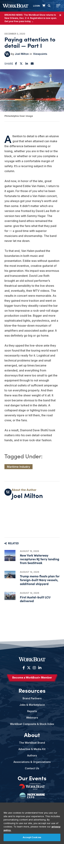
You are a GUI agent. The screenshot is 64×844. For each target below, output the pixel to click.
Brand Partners (32, 698)
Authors (32, 755)
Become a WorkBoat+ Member (32, 677)
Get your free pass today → (18, 21)
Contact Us (32, 768)
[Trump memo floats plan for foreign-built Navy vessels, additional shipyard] (9, 574)
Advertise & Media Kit (32, 749)
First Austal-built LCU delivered (35, 599)
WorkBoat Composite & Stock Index (32, 723)
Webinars (32, 717)
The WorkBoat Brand (32, 742)
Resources (32, 690)
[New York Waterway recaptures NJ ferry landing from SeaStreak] (9, 555)
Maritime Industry (18, 466)
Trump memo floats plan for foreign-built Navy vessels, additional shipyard (40, 580)
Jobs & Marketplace (32, 704)
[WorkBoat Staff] (7, 54)
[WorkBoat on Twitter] (29, 668)
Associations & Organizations (32, 761)
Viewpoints (40, 53)
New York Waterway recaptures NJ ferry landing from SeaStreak (39, 559)
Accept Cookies (32, 837)
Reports (32, 711)
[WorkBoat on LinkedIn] (39, 668)
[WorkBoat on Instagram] (34, 668)
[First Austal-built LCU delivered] (9, 596)
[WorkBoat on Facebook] (24, 668)
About (32, 735)
